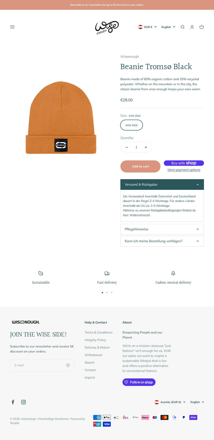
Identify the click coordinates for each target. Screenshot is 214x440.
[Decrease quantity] (127, 147)
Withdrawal (93, 355)
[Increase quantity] (146, 147)
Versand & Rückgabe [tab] (141, 184)
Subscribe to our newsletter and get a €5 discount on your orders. (107, 4)
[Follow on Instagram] (23, 402)
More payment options (184, 170)
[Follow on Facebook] (13, 402)
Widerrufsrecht (140, 215)
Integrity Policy (95, 340)
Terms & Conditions (98, 332)
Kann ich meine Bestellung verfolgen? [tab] (153, 241)
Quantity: (127, 138)
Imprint (90, 377)
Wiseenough (129, 56)
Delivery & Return (97, 347)
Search (89, 362)
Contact (90, 370)
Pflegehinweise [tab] (136, 229)
